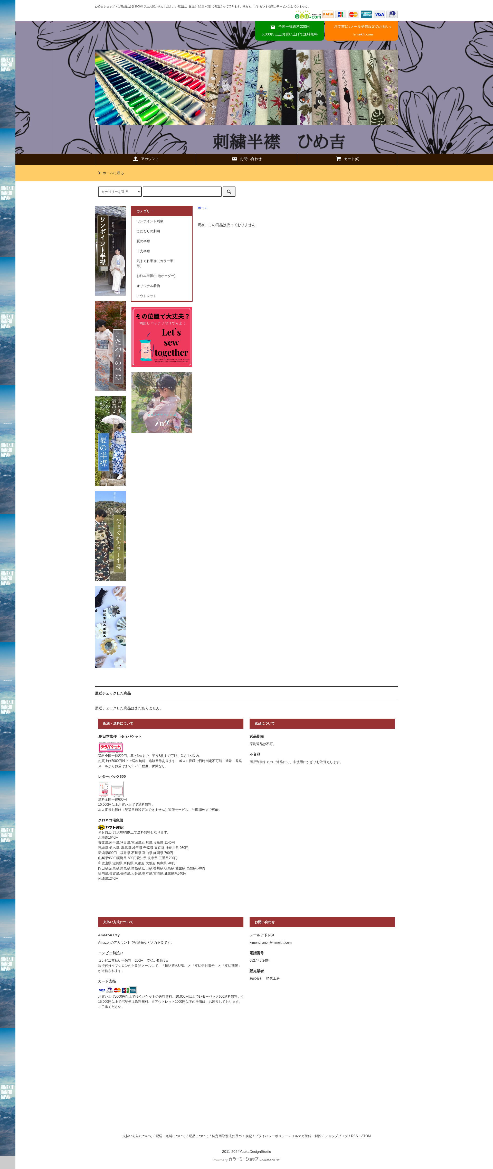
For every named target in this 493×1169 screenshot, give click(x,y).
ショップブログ (336, 1136)
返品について (199, 1136)
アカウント (150, 159)
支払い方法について (137, 1136)
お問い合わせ (251, 159)
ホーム (203, 208)
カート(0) (351, 159)
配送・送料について (171, 1136)
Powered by (220, 1160)
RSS (354, 1136)
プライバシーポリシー (271, 1136)
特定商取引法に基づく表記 (232, 1136)
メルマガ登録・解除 (306, 1136)
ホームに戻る (113, 173)
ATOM (366, 1136)
